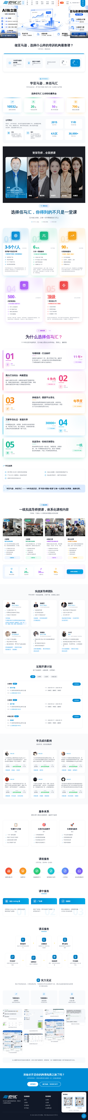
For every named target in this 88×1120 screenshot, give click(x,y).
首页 (23, 2)
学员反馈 (53, 2)
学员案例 (47, 2)
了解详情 (12, 557)
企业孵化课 (48, 1108)
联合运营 (42, 2)
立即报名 (76, 684)
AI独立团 (37, 2)
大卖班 (46, 676)
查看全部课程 (74, 571)
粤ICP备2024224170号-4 (51, 1115)
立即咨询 (32, 1084)
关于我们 (67, 2)
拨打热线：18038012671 (50, 1084)
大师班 (39, 676)
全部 (33, 676)
